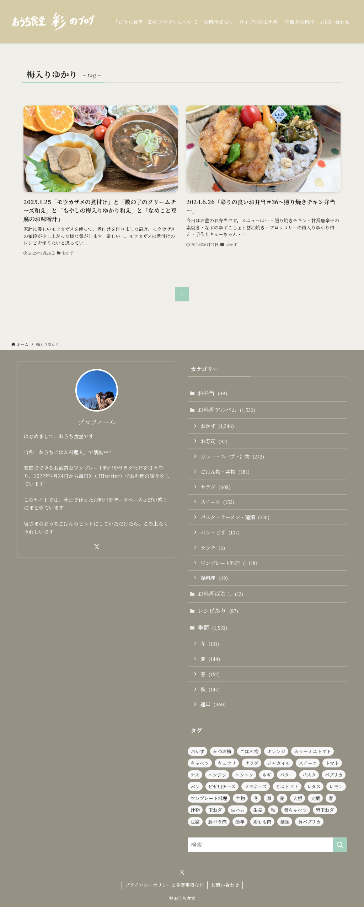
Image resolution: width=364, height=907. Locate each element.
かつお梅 (222, 751)
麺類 (284, 821)
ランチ (212, 547)
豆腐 (195, 821)
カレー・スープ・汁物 (232, 456)
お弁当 (212, 393)
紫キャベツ (295, 809)
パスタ (309, 774)
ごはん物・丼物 (225, 471)
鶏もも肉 (262, 821)
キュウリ (227, 763)
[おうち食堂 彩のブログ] (53, 22)
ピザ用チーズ (222, 786)
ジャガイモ (278, 763)
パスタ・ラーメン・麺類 (234, 517)
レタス (314, 786)
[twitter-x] (96, 546)
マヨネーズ (255, 786)
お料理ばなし (220, 594)
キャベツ (200, 763)
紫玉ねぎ (325, 809)
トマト (332, 763)
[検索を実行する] (340, 844)
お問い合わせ (225, 884)
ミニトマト (287, 786)
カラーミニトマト (312, 751)
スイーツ (217, 501)
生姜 (257, 809)
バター (287, 774)
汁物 (195, 809)
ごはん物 (249, 751)
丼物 (240, 798)
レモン (336, 786)
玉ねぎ (215, 809)
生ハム (238, 809)
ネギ (266, 774)
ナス (195, 774)
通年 (213, 704)
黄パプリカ (309, 821)
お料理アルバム (226, 410)
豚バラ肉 (217, 821)
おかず (217, 425)
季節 (212, 627)
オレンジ (276, 751)
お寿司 (214, 441)
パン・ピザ (220, 532)
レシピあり (218, 611)
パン (195, 786)
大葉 (315, 798)
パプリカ (334, 774)
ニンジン (217, 774)
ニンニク (244, 774)
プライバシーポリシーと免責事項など (164, 884)
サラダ (215, 486)
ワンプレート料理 (228, 562)
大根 (297, 798)
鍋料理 (214, 577)
